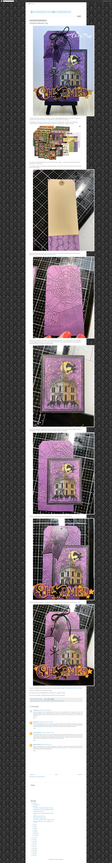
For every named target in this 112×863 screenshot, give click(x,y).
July (34, 824)
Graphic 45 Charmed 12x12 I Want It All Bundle (71, 688)
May (34, 828)
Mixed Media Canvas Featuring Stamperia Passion (43, 809)
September (35, 804)
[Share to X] (50, 699)
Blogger (61, 859)
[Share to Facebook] (52, 699)
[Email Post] (45, 699)
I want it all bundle (44, 700)
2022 (33, 803)
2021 (33, 837)
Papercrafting (59, 700)
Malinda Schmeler (37, 744)
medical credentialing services (48, 713)
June (34, 826)
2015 (33, 848)
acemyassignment (37, 732)
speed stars (65, 747)
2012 (33, 853)
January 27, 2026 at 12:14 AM (48, 732)
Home (56, 774)
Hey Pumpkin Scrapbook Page (39, 817)
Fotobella (34, 700)
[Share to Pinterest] (53, 699)
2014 (33, 850)
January (35, 835)
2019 (33, 841)
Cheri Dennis (36, 710)
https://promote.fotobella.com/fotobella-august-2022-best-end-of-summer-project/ (47, 695)
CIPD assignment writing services (67, 725)
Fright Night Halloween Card (39, 816)
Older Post (80, 774)
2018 (33, 843)
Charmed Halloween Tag (38, 811)
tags (63, 700)
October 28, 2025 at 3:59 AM (45, 710)
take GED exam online (59, 737)
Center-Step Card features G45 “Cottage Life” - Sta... (44, 819)
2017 (33, 844)
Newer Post (32, 774)
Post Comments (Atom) (40, 776)
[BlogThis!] (49, 699)
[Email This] (47, 699)
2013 (33, 851)
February (35, 833)
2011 (33, 855)
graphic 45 (39, 700)
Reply (34, 717)
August (34, 806)
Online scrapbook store (52, 700)
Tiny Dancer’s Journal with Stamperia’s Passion (43, 807)
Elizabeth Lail (36, 722)
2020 (33, 839)
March (34, 831)
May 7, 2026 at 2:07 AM (46, 744)
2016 (33, 846)
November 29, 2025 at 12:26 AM (46, 722)
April (34, 830)
